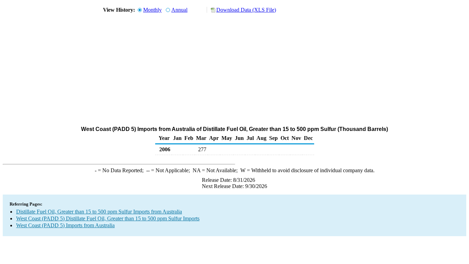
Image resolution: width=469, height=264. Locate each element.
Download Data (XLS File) (246, 10)
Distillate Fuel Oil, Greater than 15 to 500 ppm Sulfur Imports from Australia (99, 211)
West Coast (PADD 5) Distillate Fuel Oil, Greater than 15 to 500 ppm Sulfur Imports (107, 218)
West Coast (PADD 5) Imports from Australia (65, 225)
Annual (179, 10)
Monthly (152, 10)
